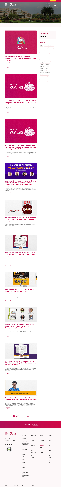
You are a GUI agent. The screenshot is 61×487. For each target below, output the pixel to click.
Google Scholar (33, 452)
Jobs (51, 3)
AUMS (41, 447)
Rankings (41, 435)
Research (47, 68)
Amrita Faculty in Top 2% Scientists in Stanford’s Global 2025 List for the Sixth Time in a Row (20, 58)
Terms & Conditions (32, 485)
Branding (41, 450)
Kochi (48, 66)
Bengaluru (48, 62)
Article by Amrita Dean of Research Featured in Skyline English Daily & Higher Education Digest (20, 254)
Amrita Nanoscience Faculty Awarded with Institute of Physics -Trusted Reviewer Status (21, 399)
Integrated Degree (34, 438)
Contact (54, 3)
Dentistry (23, 454)
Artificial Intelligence (25, 441)
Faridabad (51, 47)
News (43, 3)
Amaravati (46, 49)
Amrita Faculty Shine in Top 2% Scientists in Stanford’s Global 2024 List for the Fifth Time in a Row (20, 102)
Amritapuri (42, 62)
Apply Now (35, 424)
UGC (49, 460)
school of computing (43, 47)
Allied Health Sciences (25, 446)
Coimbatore (47, 64)
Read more (8, 67)
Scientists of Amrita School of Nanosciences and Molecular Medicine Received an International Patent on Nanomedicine (20, 182)
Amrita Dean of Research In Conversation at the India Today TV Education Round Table (20, 218)
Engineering (24, 456)
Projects (32, 457)
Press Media (42, 440)
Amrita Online (33, 445)
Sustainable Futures (25, 478)
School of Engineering (43, 78)
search (55, 5)
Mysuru (41, 68)
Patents (32, 455)
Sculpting (23, 470)
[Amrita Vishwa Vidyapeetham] (10, 4)
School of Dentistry (43, 76)
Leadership (41, 438)
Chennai (41, 64)
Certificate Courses (34, 443)
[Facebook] (5, 444)
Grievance (20, 485)
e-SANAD (41, 452)
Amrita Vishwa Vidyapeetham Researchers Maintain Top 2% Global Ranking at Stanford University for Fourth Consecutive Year (20, 147)
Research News (42, 70)
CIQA (49, 462)
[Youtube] (9, 444)
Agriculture (24, 435)
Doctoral (32, 440)
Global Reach (42, 66)
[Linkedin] (11, 444)
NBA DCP (50, 457)
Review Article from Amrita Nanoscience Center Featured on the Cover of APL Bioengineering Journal (19, 326)
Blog (46, 3)
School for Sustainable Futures (45, 72)
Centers (32, 450)
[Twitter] (7, 444)
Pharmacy (23, 467)
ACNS (41, 49)
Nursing (23, 465)
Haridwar (50, 450)
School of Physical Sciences (49, 45)
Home (29, 21)
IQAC (49, 455)
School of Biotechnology (44, 74)
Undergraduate (33, 435)
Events (49, 3)
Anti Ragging (7, 440)
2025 (41, 45)
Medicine (23, 462)
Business (23, 451)
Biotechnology (24, 449)
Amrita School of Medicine (44, 60)
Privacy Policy (16, 485)
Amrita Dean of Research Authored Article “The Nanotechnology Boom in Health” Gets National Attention (20, 363)
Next (27, 416)
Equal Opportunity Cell (25, 485)
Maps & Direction (7, 438)
